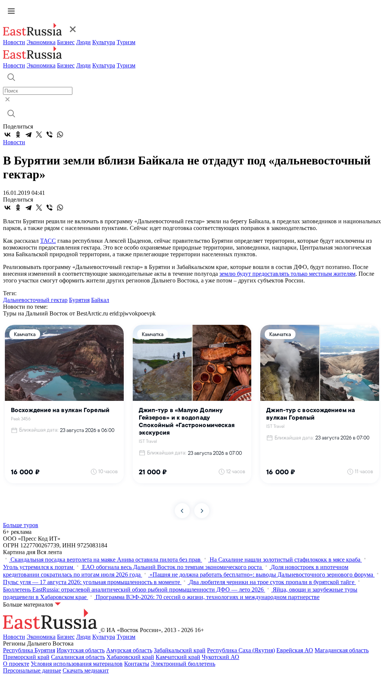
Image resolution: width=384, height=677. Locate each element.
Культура (103, 42)
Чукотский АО (220, 657)
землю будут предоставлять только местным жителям (287, 274)
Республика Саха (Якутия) (241, 650)
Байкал (100, 300)
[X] (39, 134)
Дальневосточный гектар (35, 300)
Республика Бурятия (29, 650)
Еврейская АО (294, 650)
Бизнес (66, 42)
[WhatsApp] (60, 134)
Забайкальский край (180, 650)
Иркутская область (81, 650)
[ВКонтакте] (7, 134)
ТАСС (48, 241)
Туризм (126, 42)
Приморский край (26, 657)
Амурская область (129, 650)
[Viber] (49, 134)
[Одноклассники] (18, 134)
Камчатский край (178, 657)
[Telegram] (28, 134)
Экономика (41, 42)
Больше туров (20, 525)
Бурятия (79, 300)
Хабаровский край (130, 657)
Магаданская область (342, 650)
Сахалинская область (78, 657)
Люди (83, 42)
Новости (14, 42)
